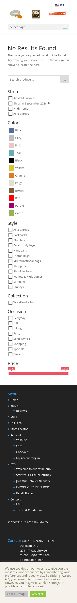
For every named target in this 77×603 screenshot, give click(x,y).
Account (15, 435)
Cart (19, 446)
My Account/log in (28, 458)
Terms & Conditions (29, 510)
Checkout (22, 452)
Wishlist (21, 440)
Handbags (20, 251)
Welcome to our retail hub (33, 469)
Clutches (19, 240)
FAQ (19, 504)
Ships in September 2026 (30, 103)
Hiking (17, 328)
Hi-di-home (20, 108)
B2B (13, 464)
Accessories (21, 114)
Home (14, 400)
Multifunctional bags (27, 261)
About (14, 406)
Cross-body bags (24, 245)
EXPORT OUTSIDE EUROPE (33, 487)
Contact (15, 499)
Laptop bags (21, 256)
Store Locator (19, 429)
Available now (22, 98)
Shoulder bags (23, 271)
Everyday (19, 318)
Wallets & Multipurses (28, 276)
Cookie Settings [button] (16, 594)
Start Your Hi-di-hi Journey (33, 475)
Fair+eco (16, 423)
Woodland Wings (24, 302)
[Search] (64, 79)
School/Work (21, 339)
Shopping (19, 344)
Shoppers (19, 266)
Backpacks (20, 235)
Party (16, 333)
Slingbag (19, 282)
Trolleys (18, 287)
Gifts (16, 323)
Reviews (21, 411)
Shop (13, 417)
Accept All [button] (37, 594)
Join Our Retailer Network (33, 481)
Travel (17, 354)
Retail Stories (25, 493)
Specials (18, 349)
